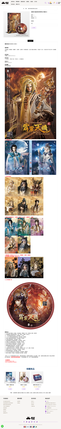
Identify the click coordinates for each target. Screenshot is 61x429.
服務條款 (4, 409)
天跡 (25, 392)
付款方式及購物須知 (6, 406)
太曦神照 (27, 392)
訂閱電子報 (33, 406)
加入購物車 (33, 27)
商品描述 (30, 40)
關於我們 (4, 411)
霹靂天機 (19, 392)
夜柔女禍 (40, 392)
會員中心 (32, 401)
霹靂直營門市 (5, 412)
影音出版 (13, 4)
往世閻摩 (34, 392)
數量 (32, 23)
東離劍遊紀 (23, 1)
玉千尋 (44, 392)
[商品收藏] (6, 389)
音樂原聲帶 (15, 392)
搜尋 (26, 8)
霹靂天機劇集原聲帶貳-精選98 (33, 8)
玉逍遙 (47, 392)
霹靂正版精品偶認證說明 (7, 404)
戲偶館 (27, 1)
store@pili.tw (51, 411)
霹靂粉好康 (48, 412)
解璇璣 (22, 392)
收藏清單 (32, 404)
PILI (34, 14)
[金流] (30, 426)
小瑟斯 (31, 392)
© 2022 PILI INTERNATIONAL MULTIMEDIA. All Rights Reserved (30, 424)
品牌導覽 (18, 401)
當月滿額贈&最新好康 (6, 401)
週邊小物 (17, 4)
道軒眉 (37, 392)
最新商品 (13, 1)
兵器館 (31, 1)
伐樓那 (49, 392)
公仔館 (35, 1)
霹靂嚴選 (17, 1)
